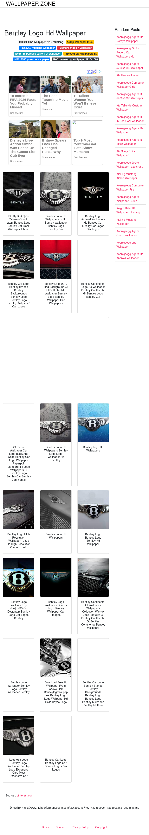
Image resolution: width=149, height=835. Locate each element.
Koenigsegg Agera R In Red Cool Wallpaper (130, 119)
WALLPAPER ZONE (30, 3)
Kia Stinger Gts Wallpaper (125, 153)
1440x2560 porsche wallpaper (31, 59)
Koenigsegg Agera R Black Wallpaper (129, 142)
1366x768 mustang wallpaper (37, 48)
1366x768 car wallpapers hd (80, 53)
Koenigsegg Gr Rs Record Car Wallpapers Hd (127, 52)
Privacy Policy (80, 827)
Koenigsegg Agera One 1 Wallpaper (127, 233)
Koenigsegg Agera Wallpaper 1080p (127, 199)
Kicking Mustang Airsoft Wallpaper (126, 176)
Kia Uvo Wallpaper (127, 75)
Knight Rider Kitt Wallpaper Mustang (128, 210)
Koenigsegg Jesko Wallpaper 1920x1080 (129, 164)
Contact (60, 827)
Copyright (101, 827)
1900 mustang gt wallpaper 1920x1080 (75, 59)
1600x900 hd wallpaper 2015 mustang (41, 42)
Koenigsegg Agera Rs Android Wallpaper (129, 256)
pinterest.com (25, 795)
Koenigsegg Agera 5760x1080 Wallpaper (129, 66)
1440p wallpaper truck (80, 42)
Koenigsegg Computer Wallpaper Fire (130, 187)
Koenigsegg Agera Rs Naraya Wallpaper (129, 39)
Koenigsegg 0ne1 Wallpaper (127, 244)
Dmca (45, 827)
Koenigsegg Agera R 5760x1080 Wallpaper (129, 96)
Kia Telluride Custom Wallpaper (129, 107)
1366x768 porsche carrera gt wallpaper (38, 53)
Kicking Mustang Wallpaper (126, 222)
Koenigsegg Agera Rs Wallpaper (129, 130)
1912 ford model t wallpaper (75, 48)
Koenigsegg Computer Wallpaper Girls (130, 84)
